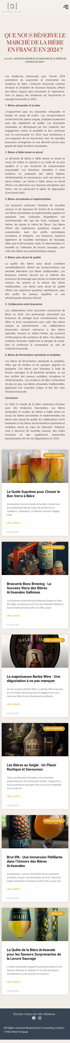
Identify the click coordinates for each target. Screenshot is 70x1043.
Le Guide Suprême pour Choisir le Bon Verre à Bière (33, 494)
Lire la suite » (14, 523)
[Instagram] (39, 1018)
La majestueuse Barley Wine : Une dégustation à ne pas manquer (33, 679)
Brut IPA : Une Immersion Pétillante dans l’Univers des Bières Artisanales (34, 861)
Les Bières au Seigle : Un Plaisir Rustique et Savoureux (31, 767)
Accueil (8, 58)
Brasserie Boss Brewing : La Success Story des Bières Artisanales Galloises (29, 588)
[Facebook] (34, 1018)
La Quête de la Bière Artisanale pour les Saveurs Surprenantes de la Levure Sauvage (34, 954)
